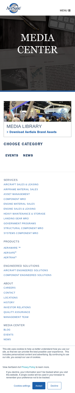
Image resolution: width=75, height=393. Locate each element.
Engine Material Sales (19, 204)
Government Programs (20, 223)
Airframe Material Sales (21, 189)
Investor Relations (17, 307)
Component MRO (15, 199)
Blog (7, 330)
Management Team (16, 317)
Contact (9, 292)
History (9, 302)
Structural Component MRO (23, 228)
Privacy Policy (28, 366)
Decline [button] (54, 385)
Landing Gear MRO (16, 218)
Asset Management (17, 194)
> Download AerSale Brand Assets (32, 132)
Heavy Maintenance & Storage (25, 214)
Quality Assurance (17, 312)
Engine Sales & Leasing (20, 209)
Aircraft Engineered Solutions (26, 270)
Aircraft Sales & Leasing (21, 184)
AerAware (11, 248)
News (28, 155)
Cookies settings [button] (22, 385)
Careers (10, 288)
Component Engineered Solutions (28, 275)
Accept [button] (38, 385)
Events (11, 155)
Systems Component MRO (21, 233)
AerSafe (10, 253)
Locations (11, 297)
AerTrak (10, 257)
